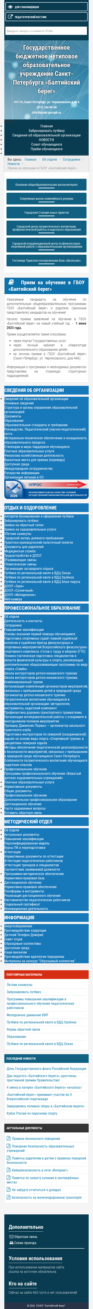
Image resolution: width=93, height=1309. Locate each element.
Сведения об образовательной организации (36, 399)
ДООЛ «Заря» (14, 586)
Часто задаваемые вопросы (25, 808)
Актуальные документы (21, 834)
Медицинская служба (20, 551)
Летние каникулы (18, 534)
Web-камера (13, 599)
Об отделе (11, 616)
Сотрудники (13, 625)
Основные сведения (19, 403)
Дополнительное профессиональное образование (40, 800)
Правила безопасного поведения (36, 1139)
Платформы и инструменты (24, 891)
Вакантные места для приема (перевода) (34, 460)
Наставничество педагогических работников (37, 900)
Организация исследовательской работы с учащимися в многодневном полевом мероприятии (45, 719)
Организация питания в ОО (24, 477)
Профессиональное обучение (25, 769)
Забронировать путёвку (21, 521)
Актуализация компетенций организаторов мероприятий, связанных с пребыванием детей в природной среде (46, 688)
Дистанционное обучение (23, 804)
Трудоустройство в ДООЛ (22, 555)
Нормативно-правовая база (24, 878)
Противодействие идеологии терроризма (34, 957)
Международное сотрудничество (28, 468)
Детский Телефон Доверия (23, 935)
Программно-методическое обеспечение (34, 874)
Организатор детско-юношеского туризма (34, 695)
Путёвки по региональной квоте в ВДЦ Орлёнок (39, 577)
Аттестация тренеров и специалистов (31, 865)
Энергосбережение (18, 926)
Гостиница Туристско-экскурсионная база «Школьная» (46, 260)
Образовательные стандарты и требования (36, 425)
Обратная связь (25, 1237)
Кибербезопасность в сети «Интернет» (40, 1170)
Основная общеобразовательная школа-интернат (46, 184)
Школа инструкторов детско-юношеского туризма (40, 673)
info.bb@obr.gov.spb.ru (46, 112)
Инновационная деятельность (26, 909)
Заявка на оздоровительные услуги (30, 529)
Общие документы (18, 791)
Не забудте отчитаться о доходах (36, 1190)
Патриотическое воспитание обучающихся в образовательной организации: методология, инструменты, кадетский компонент (37, 703)
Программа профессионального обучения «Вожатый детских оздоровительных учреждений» (42, 775)
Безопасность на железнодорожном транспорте (47, 1197)
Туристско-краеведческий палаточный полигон (38, 542)
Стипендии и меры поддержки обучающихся (37, 447)
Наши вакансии (15, 952)
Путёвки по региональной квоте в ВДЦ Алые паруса (42, 582)
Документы (12, 416)
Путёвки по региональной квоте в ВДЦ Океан (37, 573)
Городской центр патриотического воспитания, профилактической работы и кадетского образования (46, 228)
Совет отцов (13, 939)
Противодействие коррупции (25, 930)
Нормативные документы (23, 787)
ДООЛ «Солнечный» (19, 590)
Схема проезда (25, 1243)
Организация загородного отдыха (28, 569)
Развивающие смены (21, 560)
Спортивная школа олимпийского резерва (46, 198)
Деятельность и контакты (23, 621)
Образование (14, 421)
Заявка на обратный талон (23, 525)
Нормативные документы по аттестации (33, 856)
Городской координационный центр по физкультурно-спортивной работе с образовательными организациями (46, 245)
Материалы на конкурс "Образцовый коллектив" (39, 961)
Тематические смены (21, 564)
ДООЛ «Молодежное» (20, 595)
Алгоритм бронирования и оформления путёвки (39, 516)
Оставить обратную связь (23, 813)
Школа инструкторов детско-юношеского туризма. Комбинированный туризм (41, 680)
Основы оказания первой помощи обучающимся (39, 634)
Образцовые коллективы (22, 943)
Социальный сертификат (22, 904)
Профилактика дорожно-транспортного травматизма (43, 712)
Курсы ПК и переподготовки (24, 848)
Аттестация (12, 852)
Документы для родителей (23, 547)
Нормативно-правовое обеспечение (30, 887)
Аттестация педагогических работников (33, 861)
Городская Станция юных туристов (46, 212)
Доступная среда (16, 464)
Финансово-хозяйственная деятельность (34, 455)
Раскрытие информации (21, 473)
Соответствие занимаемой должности (32, 869)
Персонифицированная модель (27, 843)
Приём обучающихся (47, 149)
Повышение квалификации (24, 630)
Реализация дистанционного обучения (32, 896)
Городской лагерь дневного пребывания (34, 538)
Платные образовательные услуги (29, 451)
